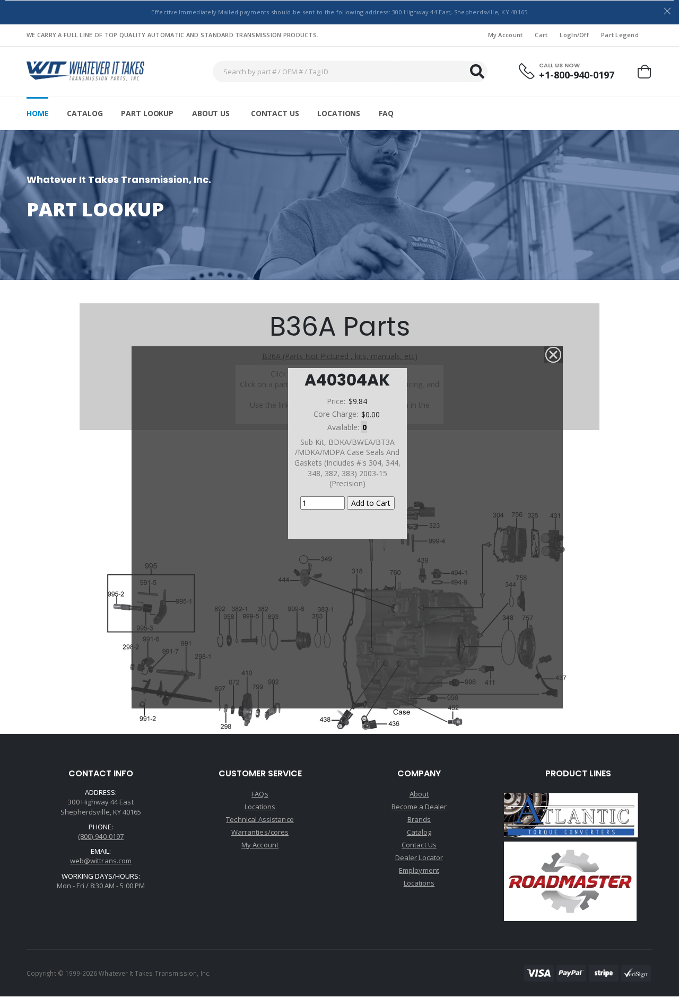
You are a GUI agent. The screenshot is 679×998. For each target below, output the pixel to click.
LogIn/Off (574, 35)
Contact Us (275, 113)
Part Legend (620, 35)
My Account (505, 35)
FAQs (259, 794)
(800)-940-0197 (101, 836)
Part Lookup (147, 113)
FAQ (386, 113)
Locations (338, 113)
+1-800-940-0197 (576, 75)
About (419, 794)
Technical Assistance (259, 819)
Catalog (84, 113)
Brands (419, 819)
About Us (211, 113)
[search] (477, 71)
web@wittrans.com (101, 860)
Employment (419, 870)
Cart (541, 35)
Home (37, 113)
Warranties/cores (260, 832)
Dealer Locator (419, 857)
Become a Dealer (419, 806)
